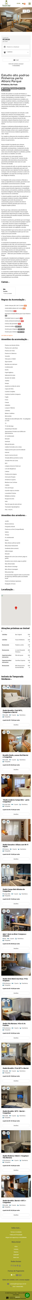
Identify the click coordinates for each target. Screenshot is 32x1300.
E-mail (16, 60)
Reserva (16, 1252)
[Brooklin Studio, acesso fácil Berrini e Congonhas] (16, 741)
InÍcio (16, 1246)
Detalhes (16, 725)
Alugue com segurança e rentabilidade (16, 1237)
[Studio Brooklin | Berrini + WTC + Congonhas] (16, 1186)
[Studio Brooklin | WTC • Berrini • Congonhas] (16, 1097)
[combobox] (18, 52)
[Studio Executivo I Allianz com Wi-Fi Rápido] (16, 830)
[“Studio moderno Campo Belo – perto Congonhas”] (16, 785)
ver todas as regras (6, 335)
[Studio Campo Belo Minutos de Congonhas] (16, 875)
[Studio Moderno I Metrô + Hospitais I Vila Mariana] (16, 1141)
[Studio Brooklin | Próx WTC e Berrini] (16, 1054)
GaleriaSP (16, 1254)
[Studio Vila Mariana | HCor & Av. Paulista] (16, 1009)
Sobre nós (16, 1257)
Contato (16, 1249)
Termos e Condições (16, 1232)
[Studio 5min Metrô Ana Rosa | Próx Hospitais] (16, 964)
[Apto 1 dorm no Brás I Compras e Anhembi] (16, 919)
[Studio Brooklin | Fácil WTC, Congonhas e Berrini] (16, 696)
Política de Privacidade (16, 1234)
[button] (2, 25)
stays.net (17, 1297)
